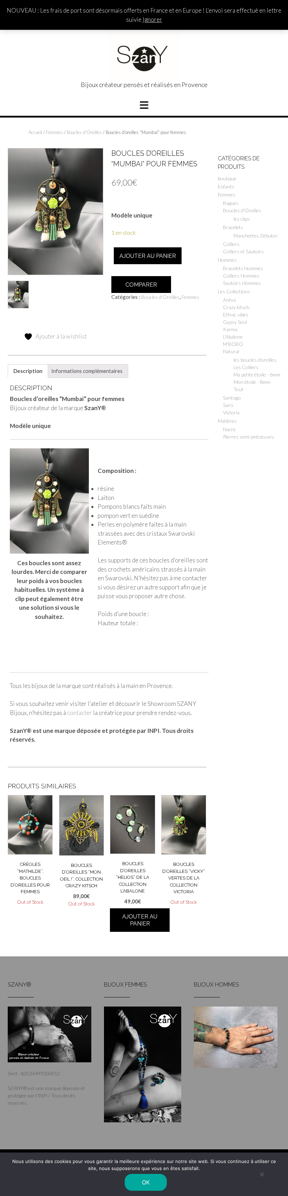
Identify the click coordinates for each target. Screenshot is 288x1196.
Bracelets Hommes (243, 268)
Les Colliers (246, 367)
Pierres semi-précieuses (248, 437)
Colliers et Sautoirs (243, 251)
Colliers (231, 244)
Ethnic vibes (235, 315)
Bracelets (233, 227)
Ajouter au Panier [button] (139, 920)
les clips (242, 219)
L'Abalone (233, 337)
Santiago (232, 398)
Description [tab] (27, 371)
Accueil (35, 132)
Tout (238, 389)
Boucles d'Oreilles (84, 132)
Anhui (229, 300)
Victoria (231, 412)
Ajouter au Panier (147, 256)
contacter (79, 712)
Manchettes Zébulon (255, 236)
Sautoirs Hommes (242, 283)
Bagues (230, 203)
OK (146, 1182)
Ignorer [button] (152, 19)
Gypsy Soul (235, 322)
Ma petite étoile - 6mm (257, 374)
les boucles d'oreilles (255, 360)
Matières (227, 421)
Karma (230, 329)
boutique (227, 178)
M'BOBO (233, 344)
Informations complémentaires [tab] (87, 371)
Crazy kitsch (236, 307)
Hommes (227, 260)
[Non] (262, 1174)
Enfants (226, 186)
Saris (228, 405)
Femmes (54, 132)
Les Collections (234, 291)
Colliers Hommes (241, 276)
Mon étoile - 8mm (252, 382)
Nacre (229, 429)
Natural (231, 351)
